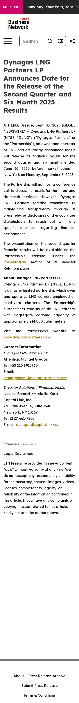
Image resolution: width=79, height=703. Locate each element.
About (19, 676)
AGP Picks (11, 7)
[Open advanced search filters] (60, 41)
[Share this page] (72, 41)
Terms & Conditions (39, 695)
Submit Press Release (40, 685)
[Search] (50, 41)
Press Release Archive (46, 676)
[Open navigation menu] (8, 41)
